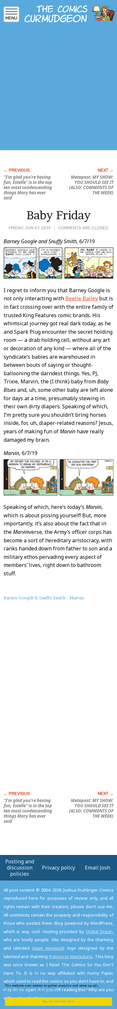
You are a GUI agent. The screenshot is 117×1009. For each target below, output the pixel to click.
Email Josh (97, 867)
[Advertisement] (58, 88)
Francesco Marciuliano (71, 956)
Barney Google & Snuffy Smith (34, 597)
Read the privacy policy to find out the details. (56, 987)
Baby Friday (58, 215)
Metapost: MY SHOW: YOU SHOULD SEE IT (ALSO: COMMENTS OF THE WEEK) (91, 185)
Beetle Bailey (81, 298)
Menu (11, 18)
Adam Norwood (48, 948)
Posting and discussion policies (19, 867)
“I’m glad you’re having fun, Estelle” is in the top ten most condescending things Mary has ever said (28, 187)
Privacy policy (58, 867)
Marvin (77, 597)
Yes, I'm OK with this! (58, 1001)
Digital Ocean (99, 931)
